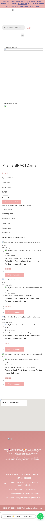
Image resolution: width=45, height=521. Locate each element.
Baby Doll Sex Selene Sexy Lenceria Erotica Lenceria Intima (22, 300)
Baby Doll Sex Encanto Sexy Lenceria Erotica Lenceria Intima (22, 337)
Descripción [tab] (8, 209)
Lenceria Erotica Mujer (17, 205)
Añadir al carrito (11, 202)
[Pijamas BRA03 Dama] (23, 132)
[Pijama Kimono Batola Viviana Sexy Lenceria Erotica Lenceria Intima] (23, 75)
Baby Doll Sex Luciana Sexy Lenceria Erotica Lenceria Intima (22, 263)
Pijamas (28, 205)
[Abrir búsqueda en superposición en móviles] (13, 27)
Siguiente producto (10, 104)
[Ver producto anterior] (4, 47)
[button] (22, 35)
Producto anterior (11, 47)
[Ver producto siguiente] (17, 104)
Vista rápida (8, 248)
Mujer (30, 258)
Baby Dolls (8, 258)
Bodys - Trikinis (10, 367)
